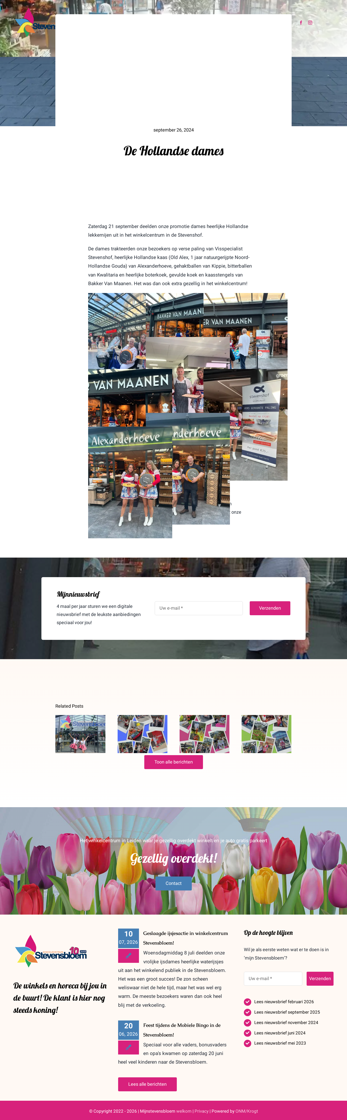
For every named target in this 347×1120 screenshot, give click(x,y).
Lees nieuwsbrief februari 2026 (284, 1002)
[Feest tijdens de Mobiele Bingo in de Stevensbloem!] (142, 734)
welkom (184, 1111)
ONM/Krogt (246, 1111)
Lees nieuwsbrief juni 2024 (280, 1033)
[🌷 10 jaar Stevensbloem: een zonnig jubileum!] (266, 734)
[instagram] (310, 23)
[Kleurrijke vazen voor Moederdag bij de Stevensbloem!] (204, 734)
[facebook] (301, 23)
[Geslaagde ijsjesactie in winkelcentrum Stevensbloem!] (80, 734)
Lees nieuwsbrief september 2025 (287, 1012)
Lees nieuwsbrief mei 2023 (280, 1043)
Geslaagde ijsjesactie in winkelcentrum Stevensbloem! (80, 718)
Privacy (202, 1111)
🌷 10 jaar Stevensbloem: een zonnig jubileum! (267, 718)
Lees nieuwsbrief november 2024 (286, 1022)
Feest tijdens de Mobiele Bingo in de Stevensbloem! (142, 718)
